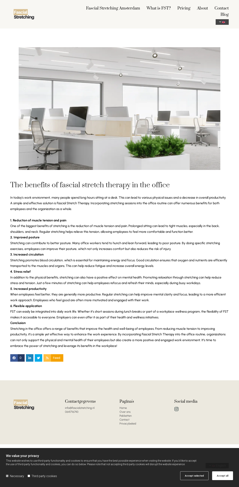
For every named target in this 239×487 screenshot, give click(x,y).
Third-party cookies (44, 476)
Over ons (125, 412)
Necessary (17, 476)
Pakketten (126, 415)
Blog (225, 15)
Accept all (222, 475)
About (202, 9)
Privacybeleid (128, 423)
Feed (56, 358)
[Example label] (176, 409)
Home (123, 408)
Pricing (183, 9)
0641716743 (71, 412)
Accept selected (194, 475)
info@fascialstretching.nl (79, 408)
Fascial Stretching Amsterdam (113, 9)
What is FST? (159, 9)
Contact (222, 9)
